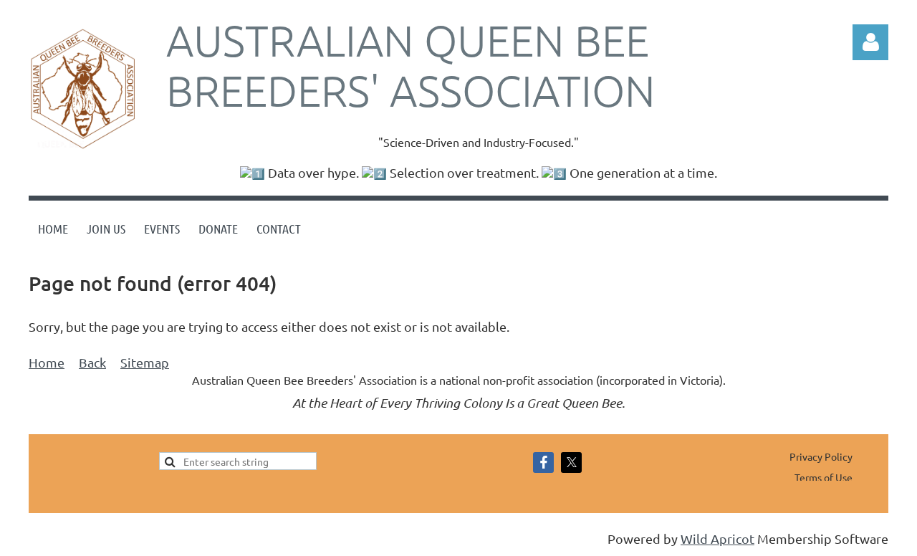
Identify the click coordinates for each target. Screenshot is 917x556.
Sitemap (144, 362)
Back (92, 362)
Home (46, 362)
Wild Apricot (717, 538)
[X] (571, 462)
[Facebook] (543, 462)
